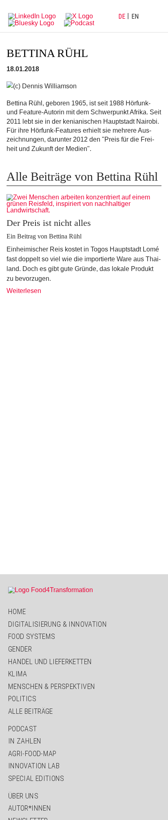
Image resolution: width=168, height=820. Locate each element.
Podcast (22, 728)
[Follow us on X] (79, 15)
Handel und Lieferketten (50, 661)
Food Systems (31, 636)
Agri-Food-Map (32, 753)
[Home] (50, 589)
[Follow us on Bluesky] (31, 22)
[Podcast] (79, 22)
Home (17, 611)
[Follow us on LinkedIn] (32, 15)
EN (135, 16)
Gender (20, 649)
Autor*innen (29, 808)
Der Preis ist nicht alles (49, 223)
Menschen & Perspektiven (51, 686)
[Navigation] (154, 16)
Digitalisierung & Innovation (57, 624)
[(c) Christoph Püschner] (84, 204)
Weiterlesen (24, 290)
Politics (22, 698)
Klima (17, 673)
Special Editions (36, 778)
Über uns (23, 796)
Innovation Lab (34, 765)
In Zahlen (24, 741)
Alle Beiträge (30, 711)
